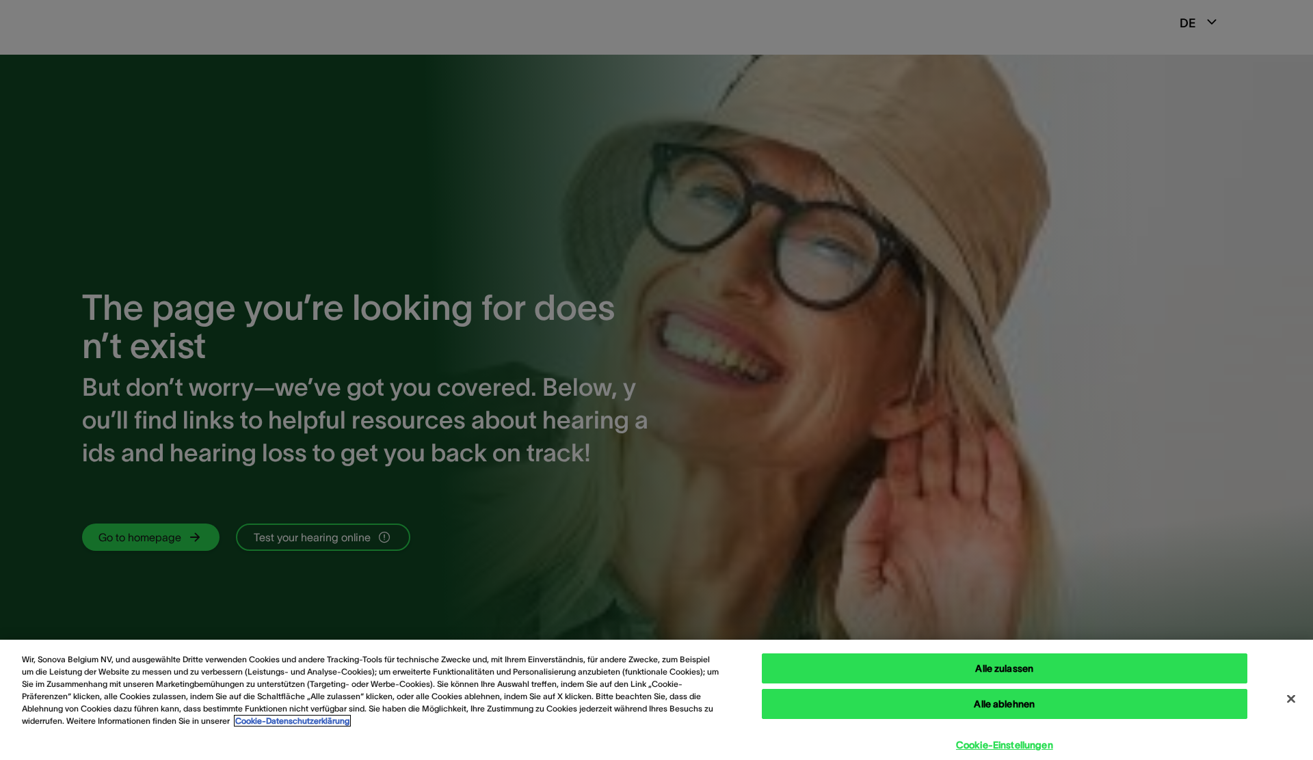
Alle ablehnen (1004, 703)
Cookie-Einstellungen (1004, 744)
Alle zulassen (1004, 668)
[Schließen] (1291, 699)
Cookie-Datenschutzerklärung (292, 720)
